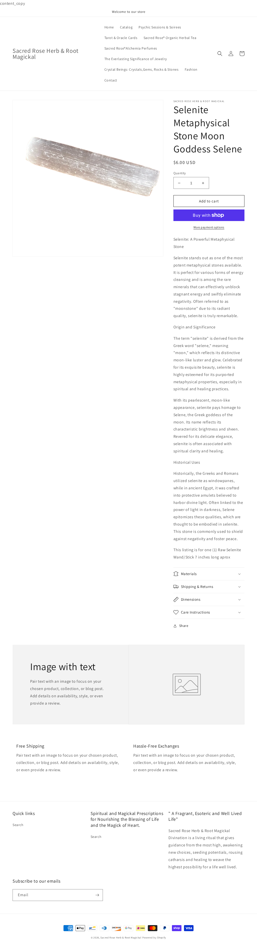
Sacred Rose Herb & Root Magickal (121, 937)
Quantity (179, 173)
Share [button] (183, 625)
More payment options (209, 227)
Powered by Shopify (154, 937)
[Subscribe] (97, 895)
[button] (219, 53)
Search (18, 825)
